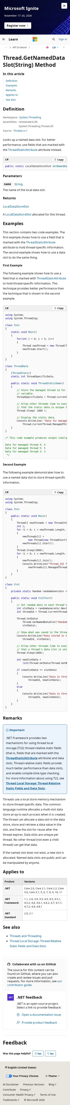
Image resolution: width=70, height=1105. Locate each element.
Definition (11, 80)
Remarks (11, 90)
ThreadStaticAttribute (23, 150)
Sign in (63, 39)
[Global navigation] (3, 39)
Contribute (9, 1089)
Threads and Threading (25, 936)
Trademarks (10, 1100)
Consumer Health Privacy (18, 1094)
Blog (51, 1084)
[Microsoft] (35, 39)
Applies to (12, 94)
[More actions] (64, 47)
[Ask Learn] (47, 47)
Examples (11, 85)
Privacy (24, 1089)
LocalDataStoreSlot (16, 206)
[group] (35, 166)
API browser (20, 47)
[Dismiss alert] (64, 6)
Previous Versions (33, 1084)
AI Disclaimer (11, 1084)
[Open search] (53, 39)
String (18, 184)
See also (11, 99)
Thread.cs (19, 130)
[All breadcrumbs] (6, 47)
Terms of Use (48, 1094)
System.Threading (30, 117)
